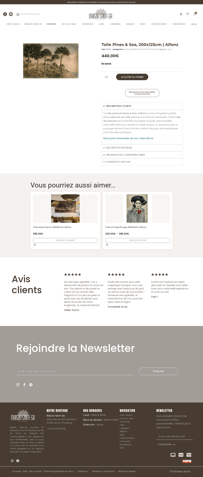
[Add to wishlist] (35, 245)
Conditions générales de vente (58, 471)
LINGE (122, 425)
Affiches (126, 49)
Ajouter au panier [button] (65, 240)
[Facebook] (11, 14)
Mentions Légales (127, 471)
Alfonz (169, 49)
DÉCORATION (135, 49)
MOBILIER (123, 432)
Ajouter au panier (132, 77)
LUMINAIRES (124, 428)
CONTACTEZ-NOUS (30, 14)
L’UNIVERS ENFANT (127, 438)
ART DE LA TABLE (127, 419)
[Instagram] (5, 14)
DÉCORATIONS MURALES (150, 49)
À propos (17, 471)
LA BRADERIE (125, 441)
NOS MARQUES (125, 445)
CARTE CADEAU (126, 415)
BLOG (122, 448)
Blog (25, 471)
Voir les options (137, 240)
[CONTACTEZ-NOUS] (18, 14)
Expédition (82, 471)
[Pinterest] (31, 384)
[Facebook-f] (24, 384)
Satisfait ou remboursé (103, 471)
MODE (122, 435)
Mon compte (36, 471)
